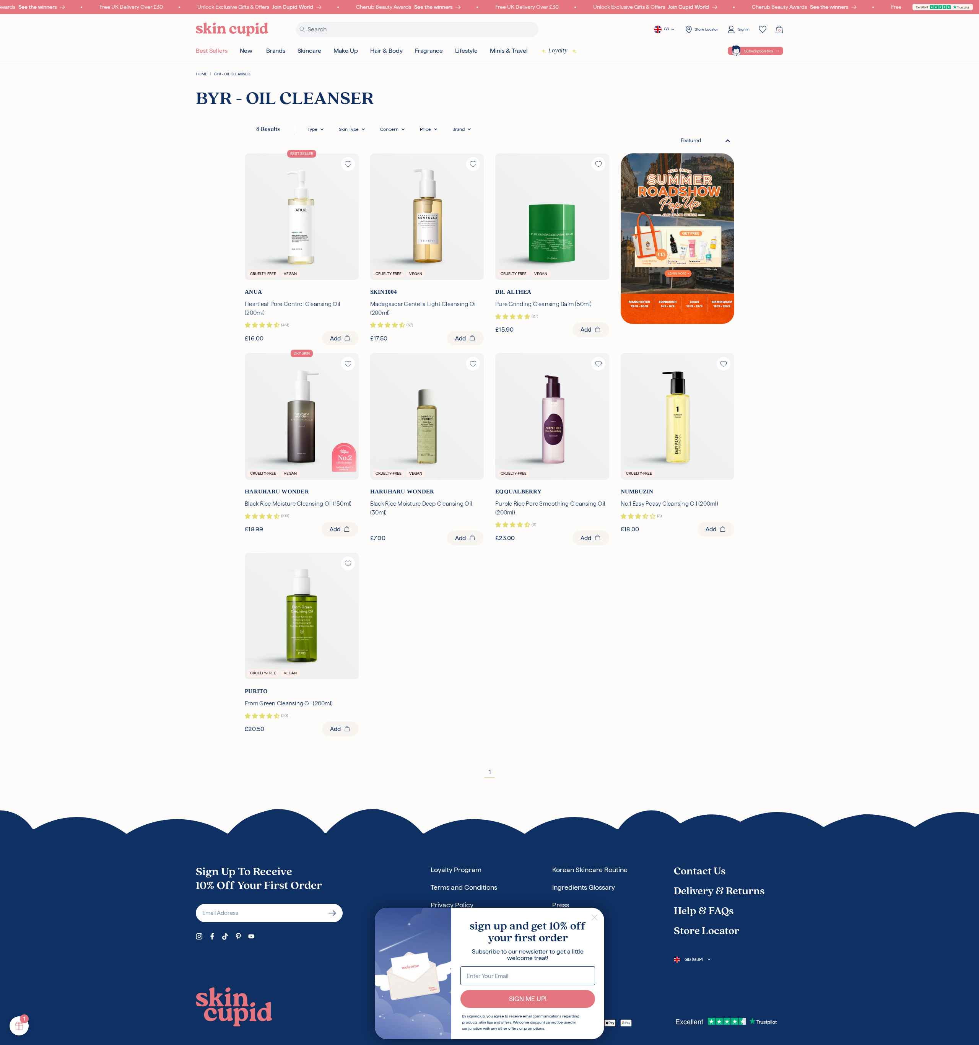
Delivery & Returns (719, 891)
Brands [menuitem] (275, 50)
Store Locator (706, 931)
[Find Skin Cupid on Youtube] (251, 936)
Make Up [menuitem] (345, 50)
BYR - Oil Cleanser (232, 74)
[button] (315, 129)
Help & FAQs (703, 911)
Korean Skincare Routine (590, 869)
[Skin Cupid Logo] (232, 30)
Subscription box (758, 51)
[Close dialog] (594, 917)
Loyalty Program (456, 869)
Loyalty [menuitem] (558, 51)
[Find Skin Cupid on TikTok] (225, 936)
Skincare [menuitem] (309, 50)
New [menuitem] (246, 50)
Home (201, 74)
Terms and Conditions (464, 887)
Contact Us (699, 871)
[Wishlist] (762, 29)
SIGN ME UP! (527, 998)
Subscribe (332, 913)
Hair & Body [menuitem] (386, 50)
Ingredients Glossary (583, 887)
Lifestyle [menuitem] (466, 50)
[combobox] (705, 140)
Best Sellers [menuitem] (212, 50)
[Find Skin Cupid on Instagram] (199, 936)
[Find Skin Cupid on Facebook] (212, 936)
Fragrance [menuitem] (429, 50)
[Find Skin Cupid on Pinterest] (238, 936)
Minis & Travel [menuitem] (509, 50)
